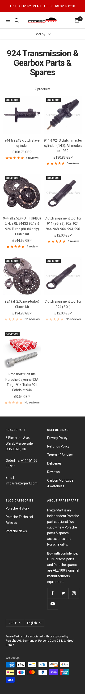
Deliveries (54, 463)
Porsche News (16, 531)
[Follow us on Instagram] (73, 593)
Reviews (53, 472)
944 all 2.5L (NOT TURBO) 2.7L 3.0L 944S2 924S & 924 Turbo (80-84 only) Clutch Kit (22, 226)
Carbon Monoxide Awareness (60, 483)
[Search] (17, 20)
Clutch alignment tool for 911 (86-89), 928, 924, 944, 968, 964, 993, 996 (63, 223)
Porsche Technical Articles (19, 519)
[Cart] (77, 20)
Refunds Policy (58, 446)
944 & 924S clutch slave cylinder (22, 143)
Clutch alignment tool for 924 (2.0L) (63, 304)
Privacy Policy (57, 438)
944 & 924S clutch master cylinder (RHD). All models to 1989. (63, 146)
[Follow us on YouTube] (52, 604)
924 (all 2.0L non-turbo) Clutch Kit (22, 304)
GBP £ (13, 623)
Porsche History (17, 508)
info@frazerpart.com (22, 483)
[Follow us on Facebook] (52, 593)
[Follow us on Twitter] (63, 593)
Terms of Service (60, 455)
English (32, 623)
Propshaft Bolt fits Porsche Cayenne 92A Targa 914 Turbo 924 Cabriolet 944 (21, 382)
